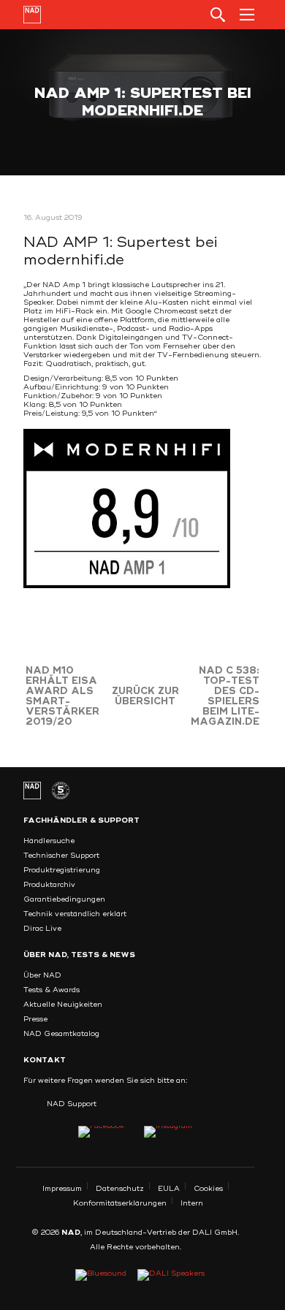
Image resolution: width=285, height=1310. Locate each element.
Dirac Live (42, 928)
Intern (191, 1203)
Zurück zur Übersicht (145, 696)
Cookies (208, 1188)
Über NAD (42, 975)
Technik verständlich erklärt (74, 914)
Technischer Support (61, 855)
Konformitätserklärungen (120, 1203)
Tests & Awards (51, 990)
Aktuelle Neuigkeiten (62, 1004)
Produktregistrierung (61, 870)
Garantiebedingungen (64, 899)
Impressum (62, 1188)
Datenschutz (120, 1188)
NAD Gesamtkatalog (61, 1033)
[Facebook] (101, 1132)
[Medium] (168, 1132)
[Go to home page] (32, 14)
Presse (35, 1019)
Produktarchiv (49, 884)
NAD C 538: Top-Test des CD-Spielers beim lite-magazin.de (225, 696)
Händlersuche (49, 841)
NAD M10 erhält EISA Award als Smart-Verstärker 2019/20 (62, 696)
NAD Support (71, 1104)
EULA (169, 1188)
